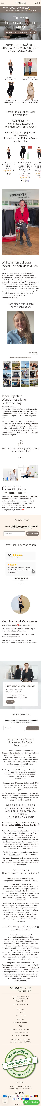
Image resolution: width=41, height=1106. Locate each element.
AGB (20, 1026)
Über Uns (20, 1009)
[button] (7, 170)
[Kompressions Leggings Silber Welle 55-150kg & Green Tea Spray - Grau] (26, 181)
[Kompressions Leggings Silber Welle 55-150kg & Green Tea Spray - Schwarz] (21, 181)
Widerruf (20, 1019)
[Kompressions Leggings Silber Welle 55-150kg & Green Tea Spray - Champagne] (23, 181)
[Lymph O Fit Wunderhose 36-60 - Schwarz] (7, 174)
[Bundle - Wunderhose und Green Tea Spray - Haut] (39, 177)
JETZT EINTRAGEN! (32, 533)
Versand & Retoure (20, 1022)
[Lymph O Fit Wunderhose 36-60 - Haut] (10, 174)
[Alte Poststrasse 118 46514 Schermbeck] (20, 678)
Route (10, 702)
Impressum (20, 1012)
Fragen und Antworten (20, 1029)
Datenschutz (21, 1016)
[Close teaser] (9, 1097)
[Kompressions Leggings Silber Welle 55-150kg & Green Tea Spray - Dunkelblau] (28, 181)
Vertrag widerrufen (20, 1033)
